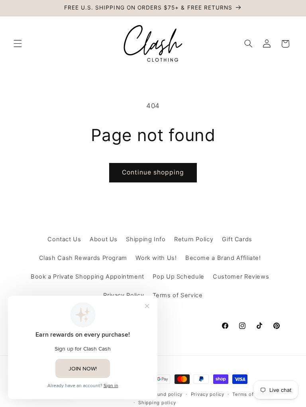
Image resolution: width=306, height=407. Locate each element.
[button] (17, 44)
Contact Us (64, 239)
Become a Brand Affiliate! (223, 258)
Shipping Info (145, 239)
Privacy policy (207, 394)
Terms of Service (178, 295)
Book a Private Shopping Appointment (87, 276)
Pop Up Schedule (178, 276)
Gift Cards (237, 239)
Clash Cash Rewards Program (83, 258)
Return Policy (193, 239)
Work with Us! (156, 258)
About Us (104, 239)
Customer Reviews (241, 276)
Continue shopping (153, 172)
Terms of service (252, 394)
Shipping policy (157, 402)
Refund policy (166, 394)
